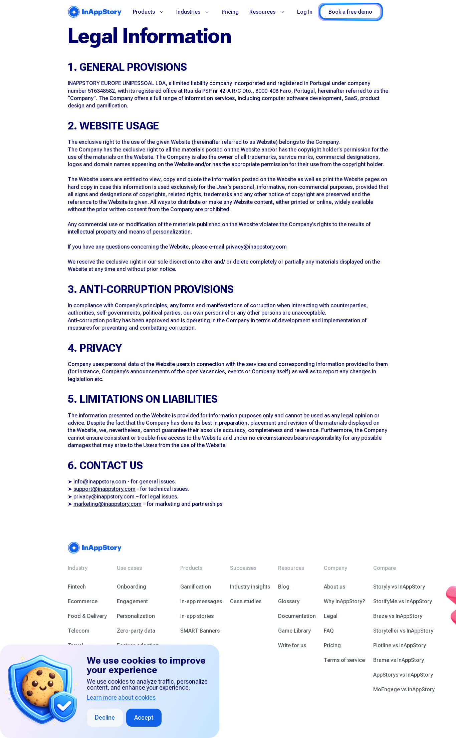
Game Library (294, 631)
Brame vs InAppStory (398, 660)
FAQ (329, 631)
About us (334, 587)
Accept (144, 717)
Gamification (195, 587)
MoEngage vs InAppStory (404, 689)
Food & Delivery (87, 616)
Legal (330, 616)
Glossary (288, 601)
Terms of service (344, 660)
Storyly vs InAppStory (399, 587)
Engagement (132, 601)
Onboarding (131, 587)
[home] (95, 12)
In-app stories (197, 616)
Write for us (292, 645)
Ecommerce (82, 601)
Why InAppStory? (344, 601)
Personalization (136, 616)
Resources (262, 12)
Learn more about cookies (121, 698)
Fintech (77, 587)
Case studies (245, 601)
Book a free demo (350, 12)
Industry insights (250, 587)
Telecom (78, 631)
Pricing (230, 12)
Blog (283, 587)
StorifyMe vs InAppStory (402, 601)
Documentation (297, 616)
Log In (304, 12)
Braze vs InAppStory (397, 616)
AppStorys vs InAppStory (403, 675)
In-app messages (201, 601)
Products (144, 12)
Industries (188, 12)
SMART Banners (200, 631)
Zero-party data (136, 631)
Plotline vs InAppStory (399, 645)
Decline (105, 717)
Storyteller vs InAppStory (403, 631)
